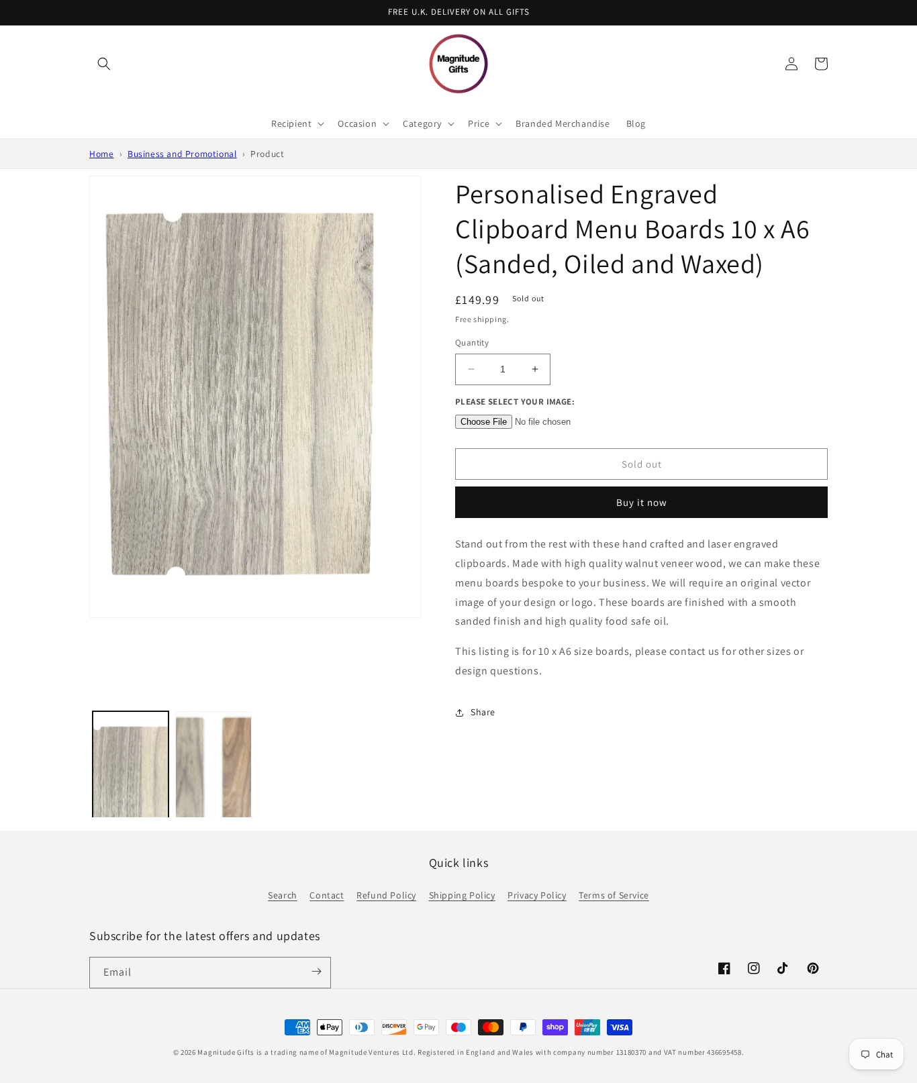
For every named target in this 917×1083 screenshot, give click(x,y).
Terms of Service (614, 895)
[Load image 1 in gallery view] (130, 800)
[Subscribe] (316, 971)
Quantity (472, 342)
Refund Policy (386, 895)
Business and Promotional (182, 154)
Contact (326, 895)
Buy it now (641, 502)
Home (101, 154)
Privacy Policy (537, 895)
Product (267, 154)
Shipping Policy (462, 895)
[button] (104, 64)
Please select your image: (515, 401)
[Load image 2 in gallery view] (213, 800)
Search (282, 895)
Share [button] (483, 712)
